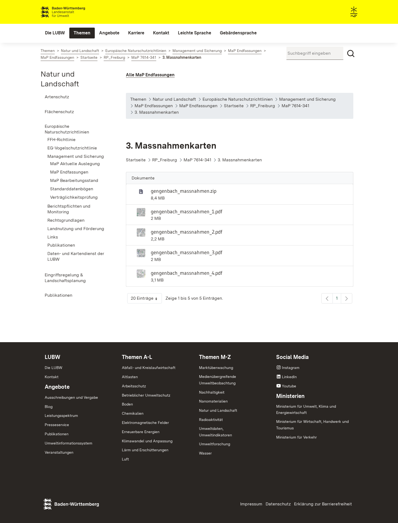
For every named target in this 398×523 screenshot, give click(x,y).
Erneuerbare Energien (140, 432)
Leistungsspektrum (61, 415)
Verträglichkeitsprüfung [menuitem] (74, 197)
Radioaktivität (211, 419)
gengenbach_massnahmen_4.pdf (186, 273)
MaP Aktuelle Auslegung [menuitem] (75, 163)
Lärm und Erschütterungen (145, 450)
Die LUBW (53, 367)
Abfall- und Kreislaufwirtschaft (148, 367)
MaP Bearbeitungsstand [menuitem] (74, 180)
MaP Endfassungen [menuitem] (69, 172)
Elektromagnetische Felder (145, 422)
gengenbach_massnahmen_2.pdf (186, 231)
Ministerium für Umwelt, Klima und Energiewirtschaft (306, 409)
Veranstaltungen (59, 452)
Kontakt (51, 377)
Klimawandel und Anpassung (147, 441)
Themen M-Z (215, 357)
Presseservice (57, 425)
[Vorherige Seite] (327, 298)
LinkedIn (289, 377)
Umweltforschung (214, 444)
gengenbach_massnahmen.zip (183, 191)
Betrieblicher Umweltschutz (146, 395)
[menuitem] (55, 33)
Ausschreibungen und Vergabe (71, 397)
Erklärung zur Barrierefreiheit (323, 503)
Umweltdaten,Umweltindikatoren (215, 431)
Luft (125, 459)
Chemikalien (132, 413)
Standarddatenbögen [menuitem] (71, 188)
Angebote (57, 387)
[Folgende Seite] (346, 298)
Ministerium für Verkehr (296, 437)
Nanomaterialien (213, 401)
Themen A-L (137, 357)
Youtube (289, 386)
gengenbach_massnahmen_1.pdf (186, 211)
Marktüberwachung (216, 367)
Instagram (290, 367)
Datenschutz (278, 503)
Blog (49, 406)
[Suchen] (350, 53)
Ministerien (290, 396)
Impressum (251, 503)
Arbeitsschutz (134, 386)
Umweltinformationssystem (68, 443)
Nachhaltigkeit (211, 392)
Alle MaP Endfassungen (150, 74)
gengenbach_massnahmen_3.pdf (186, 252)
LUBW (52, 357)
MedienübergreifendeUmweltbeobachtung (217, 379)
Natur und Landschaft (218, 410)
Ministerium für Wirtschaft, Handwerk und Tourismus (312, 424)
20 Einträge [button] (146, 299)
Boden (127, 404)
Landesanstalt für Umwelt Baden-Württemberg (72, 11)
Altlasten (130, 377)
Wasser (205, 453)
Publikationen (56, 434)
